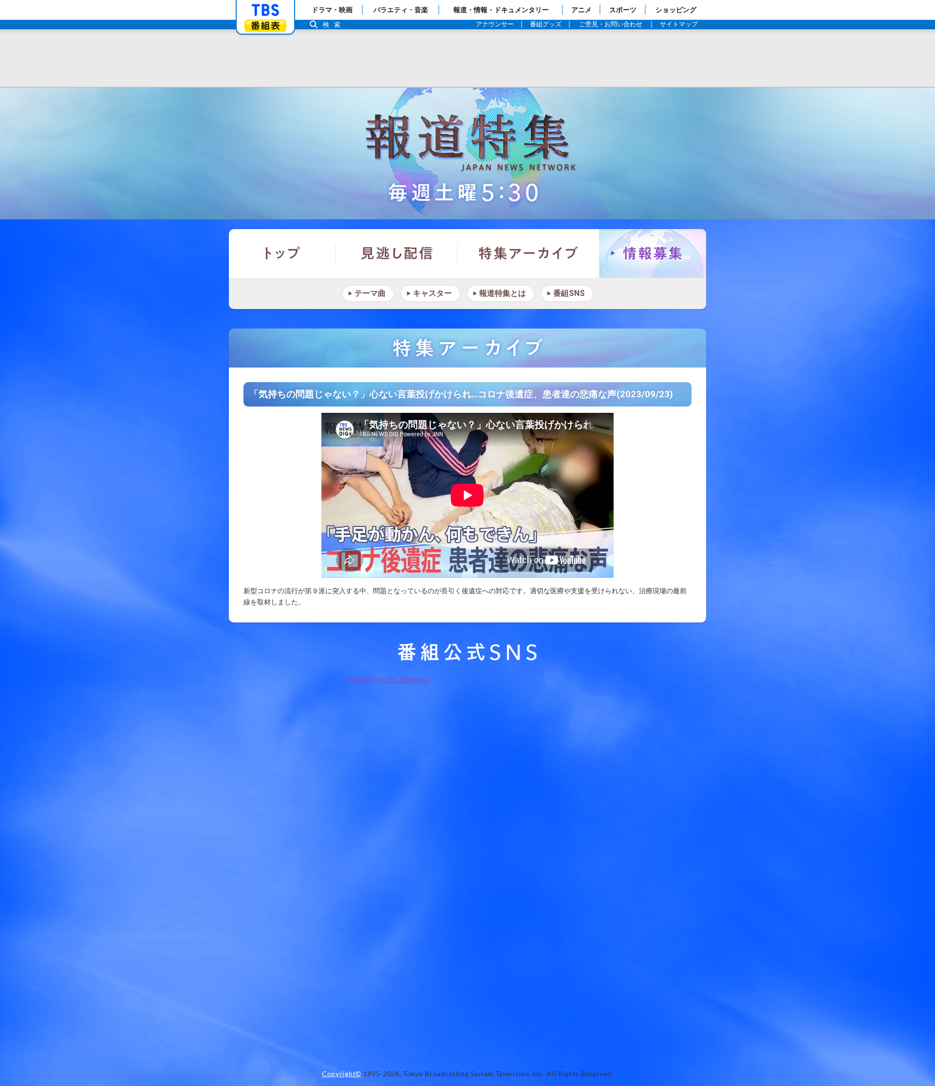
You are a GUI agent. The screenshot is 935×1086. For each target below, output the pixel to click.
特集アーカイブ (528, 253)
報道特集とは (502, 293)
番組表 (265, 25)
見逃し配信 (397, 253)
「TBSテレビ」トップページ (265, 10)
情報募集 (652, 253)
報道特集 (467, 153)
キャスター (432, 293)
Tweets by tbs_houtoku (387, 679)
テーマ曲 (370, 293)
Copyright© (341, 1074)
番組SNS (569, 293)
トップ (282, 253)
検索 (334, 24)
